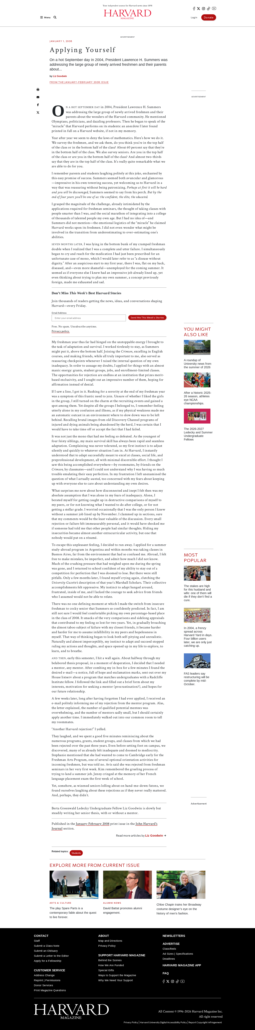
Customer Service (49, 970)
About (103, 935)
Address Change (44, 975)
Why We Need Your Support (115, 980)
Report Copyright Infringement (205, 1022)
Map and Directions (110, 940)
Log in (194, 17)
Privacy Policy (107, 945)
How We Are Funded (111, 965)
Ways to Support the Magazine (117, 975)
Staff (37, 940)
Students (76, 852)
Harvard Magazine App (182, 965)
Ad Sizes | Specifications (178, 953)
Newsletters (174, 935)
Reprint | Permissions (47, 980)
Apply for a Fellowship (47, 960)
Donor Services (43, 985)
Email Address (59, 312)
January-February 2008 (82, 82)
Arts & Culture (61, 903)
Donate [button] (209, 17)
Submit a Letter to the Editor (51, 955)
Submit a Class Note (46, 945)
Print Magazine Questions (50, 990)
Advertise (171, 943)
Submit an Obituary (46, 950)
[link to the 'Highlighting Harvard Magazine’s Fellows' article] (198, 417)
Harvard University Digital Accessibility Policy (163, 1022)
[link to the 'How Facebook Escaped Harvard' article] (198, 616)
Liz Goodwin (60, 76)
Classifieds (169, 948)
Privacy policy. (61, 331)
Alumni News (112, 903)
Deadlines (169, 958)
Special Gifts (106, 970)
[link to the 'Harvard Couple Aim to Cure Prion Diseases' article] (198, 574)
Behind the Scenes (110, 960)
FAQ (166, 973)
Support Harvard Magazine (121, 955)
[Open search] (55, 17)
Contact (41, 935)
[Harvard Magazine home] (127, 14)
